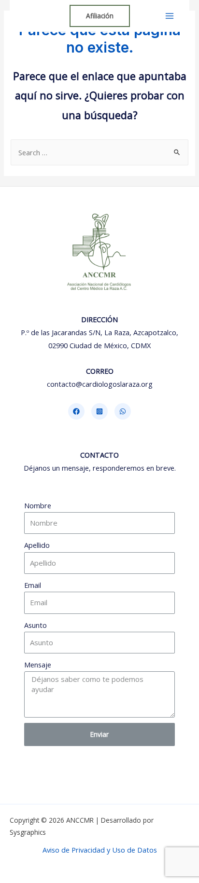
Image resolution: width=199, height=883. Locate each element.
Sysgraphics (28, 832)
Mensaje (37, 664)
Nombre (37, 505)
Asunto (35, 625)
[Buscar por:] (99, 152)
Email (32, 585)
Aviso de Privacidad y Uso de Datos (100, 850)
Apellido (37, 545)
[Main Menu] (169, 16)
